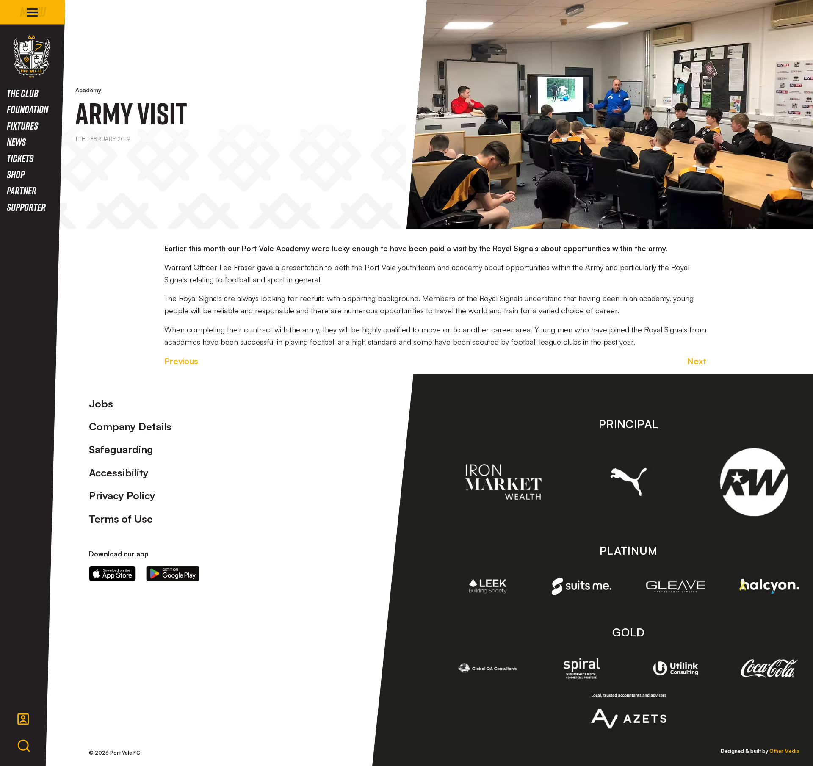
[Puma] (628, 482)
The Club (23, 93)
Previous (181, 361)
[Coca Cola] (769, 668)
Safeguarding (121, 449)
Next (696, 361)
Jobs (101, 403)
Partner (21, 190)
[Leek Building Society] (488, 586)
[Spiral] (582, 668)
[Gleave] (676, 586)
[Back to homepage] (31, 56)
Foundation (27, 109)
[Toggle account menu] (23, 719)
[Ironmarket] (503, 482)
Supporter (26, 207)
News (16, 142)
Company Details (130, 426)
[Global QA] (488, 668)
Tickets (20, 158)
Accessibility (119, 472)
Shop (16, 174)
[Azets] (628, 711)
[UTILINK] (676, 668)
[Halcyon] (769, 586)
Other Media (784, 751)
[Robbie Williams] (754, 482)
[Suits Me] (582, 586)
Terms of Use (121, 518)
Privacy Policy (122, 495)
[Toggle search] (24, 746)
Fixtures (22, 125)
